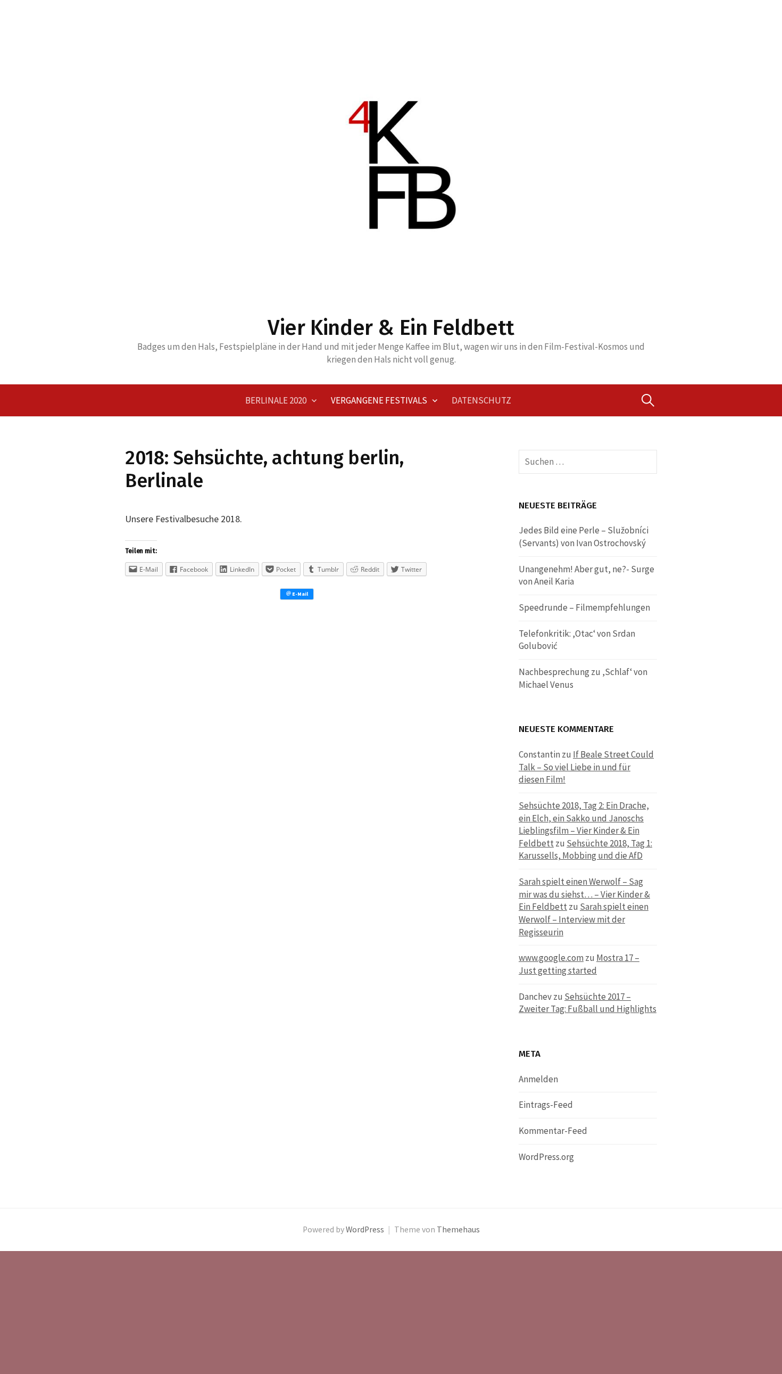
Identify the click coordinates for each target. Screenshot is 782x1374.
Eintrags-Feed (546, 1104)
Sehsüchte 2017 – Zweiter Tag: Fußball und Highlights (587, 1003)
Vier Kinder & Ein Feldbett (391, 328)
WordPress (365, 1229)
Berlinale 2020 (275, 400)
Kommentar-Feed (553, 1131)
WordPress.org (546, 1157)
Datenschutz (481, 400)
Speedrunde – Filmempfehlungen (584, 607)
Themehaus (458, 1229)
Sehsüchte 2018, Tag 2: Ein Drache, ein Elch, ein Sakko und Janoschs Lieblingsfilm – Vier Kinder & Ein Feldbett (584, 824)
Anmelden (538, 1079)
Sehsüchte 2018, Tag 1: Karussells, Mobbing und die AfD (585, 849)
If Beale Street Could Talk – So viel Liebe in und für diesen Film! (586, 766)
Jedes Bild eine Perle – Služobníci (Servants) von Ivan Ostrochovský (583, 536)
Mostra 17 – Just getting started (579, 964)
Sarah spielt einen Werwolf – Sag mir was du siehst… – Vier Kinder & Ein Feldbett (584, 894)
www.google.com (551, 958)
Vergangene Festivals (379, 400)
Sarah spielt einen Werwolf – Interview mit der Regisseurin (583, 919)
